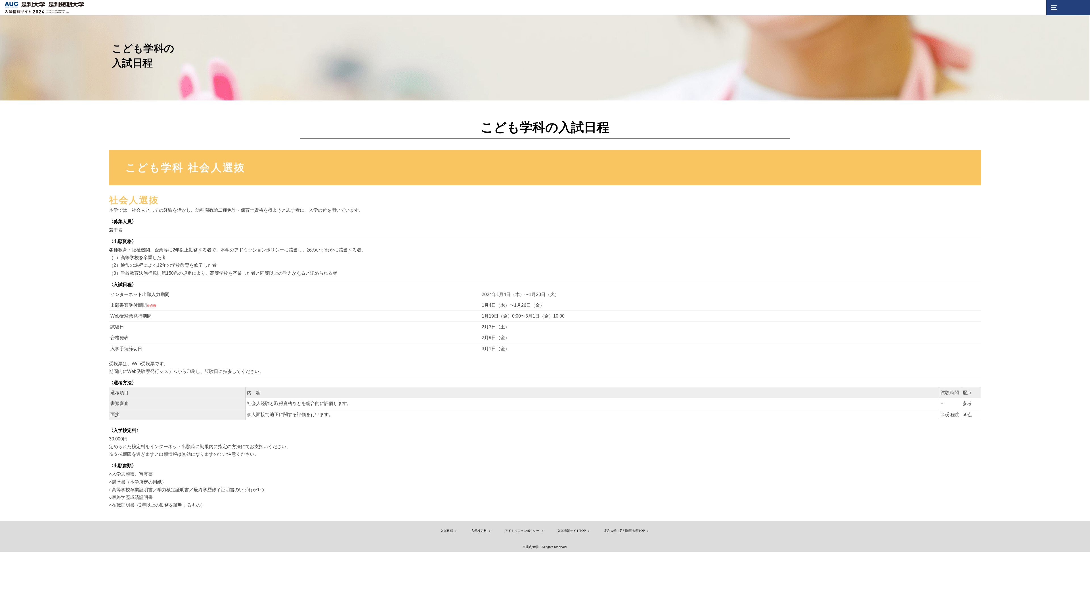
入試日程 (447, 530)
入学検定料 (479, 530)
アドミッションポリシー (522, 530)
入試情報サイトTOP (571, 530)
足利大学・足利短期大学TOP (624, 530)
